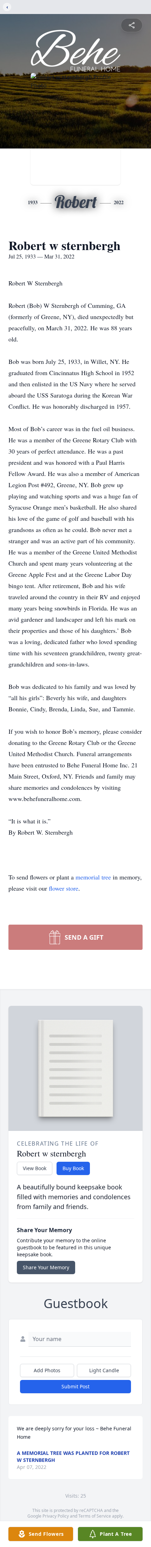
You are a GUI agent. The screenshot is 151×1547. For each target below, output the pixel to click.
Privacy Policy (55, 1516)
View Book (34, 1168)
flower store (63, 888)
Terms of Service (94, 1516)
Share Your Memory (46, 1267)
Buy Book (73, 1168)
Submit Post (75, 1386)
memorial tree (93, 877)
